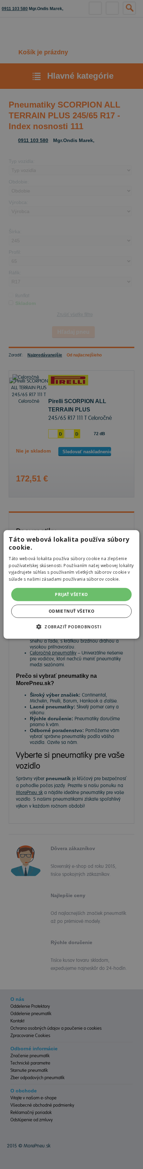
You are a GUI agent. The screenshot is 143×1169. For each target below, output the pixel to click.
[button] (71, 626)
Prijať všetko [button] (71, 594)
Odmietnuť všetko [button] (71, 611)
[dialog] (71, 584)
